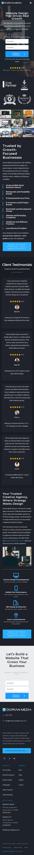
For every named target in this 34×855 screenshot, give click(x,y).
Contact (21, 785)
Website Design (7, 780)
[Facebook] (9, 758)
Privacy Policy (7, 847)
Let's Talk (8, 715)
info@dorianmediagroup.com (15, 721)
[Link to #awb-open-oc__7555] (30, 3)
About (20, 775)
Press (26, 847)
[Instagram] (4, 758)
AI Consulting (6, 770)
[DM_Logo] (12, 2)
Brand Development (8, 775)
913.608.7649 (7, 825)
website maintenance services (15, 540)
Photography (6, 785)
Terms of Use (18, 847)
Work (20, 770)
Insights (21, 780)
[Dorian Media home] (17, 710)
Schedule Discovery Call (15, 750)
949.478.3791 (7, 812)
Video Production (8, 790)
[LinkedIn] (14, 758)
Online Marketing (8, 795)
